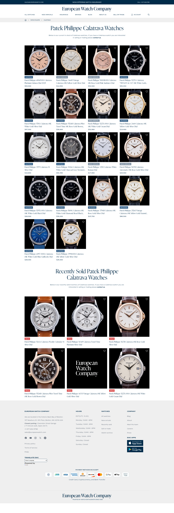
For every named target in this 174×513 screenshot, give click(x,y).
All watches (105, 416)
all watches (30, 14)
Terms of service (31, 448)
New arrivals (106, 420)
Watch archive (107, 433)
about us (102, 14)
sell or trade (118, 14)
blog (90, 14)
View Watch (39, 60)
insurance (64, 14)
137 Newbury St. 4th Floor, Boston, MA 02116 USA (44, 420)
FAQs (27, 452)
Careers (130, 428)
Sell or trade (106, 428)
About (129, 420)
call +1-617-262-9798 (143, 2)
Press (129, 433)
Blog (128, 416)
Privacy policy (30, 443)
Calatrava (47, 20)
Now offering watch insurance (86, 2)
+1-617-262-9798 (31, 429)
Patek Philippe (35, 20)
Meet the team (132, 424)
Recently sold (106, 424)
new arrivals (47, 14)
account (137, 14)
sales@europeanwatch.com (34, 2)
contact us (97, 37)
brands (78, 14)
